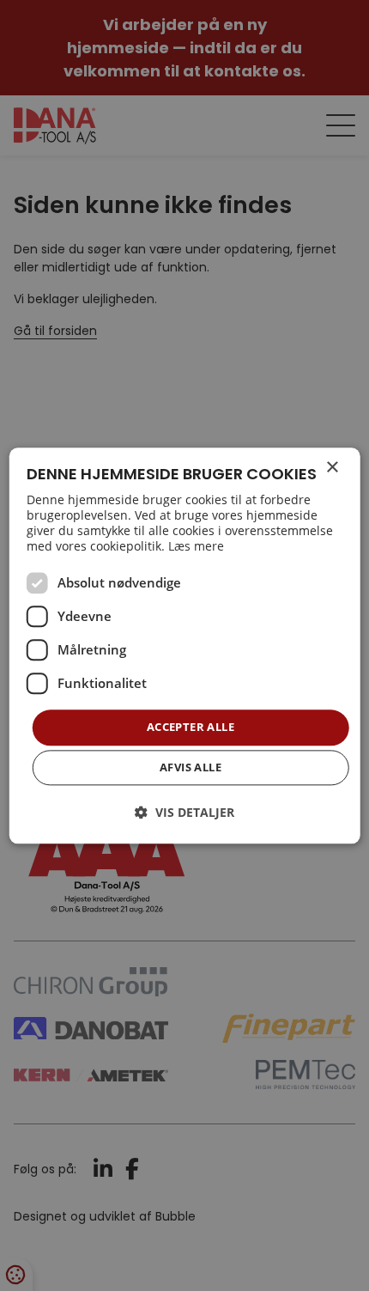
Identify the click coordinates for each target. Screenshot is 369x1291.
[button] (184, 812)
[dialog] (184, 645)
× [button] (331, 467)
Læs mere (196, 547)
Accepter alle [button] (190, 727)
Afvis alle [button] (190, 767)
